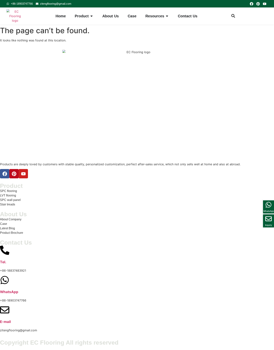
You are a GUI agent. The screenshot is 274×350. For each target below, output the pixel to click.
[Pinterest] (258, 4)
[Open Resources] (167, 16)
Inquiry (268, 225)
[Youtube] (264, 4)
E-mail (5, 322)
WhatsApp (9, 292)
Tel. (3, 262)
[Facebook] (251, 4)
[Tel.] (4, 250)
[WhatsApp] (4, 280)
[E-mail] (4, 310)
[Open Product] (91, 16)
